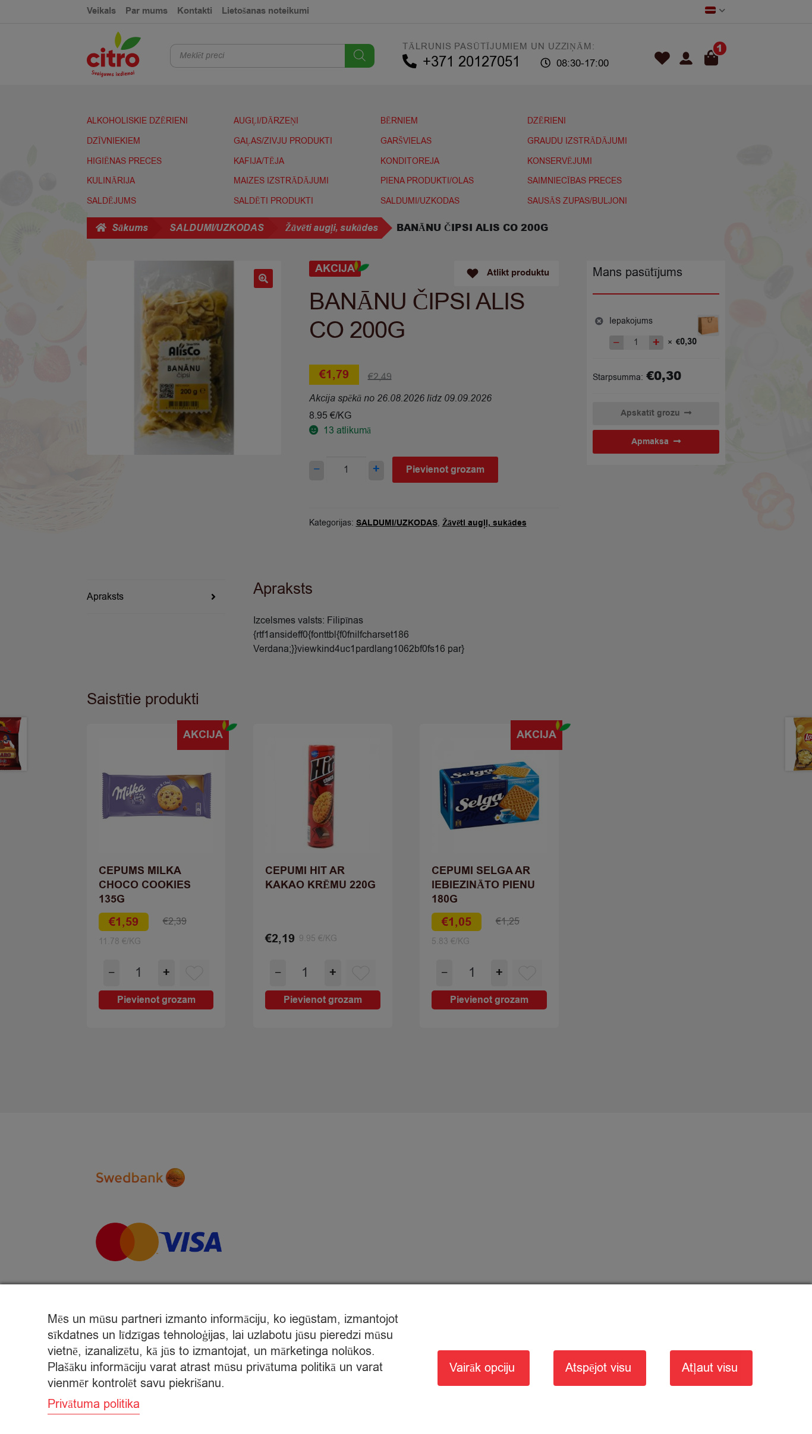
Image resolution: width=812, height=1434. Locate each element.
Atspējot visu (598, 1368)
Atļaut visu (710, 1368)
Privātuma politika (94, 1404)
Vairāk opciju (482, 1368)
